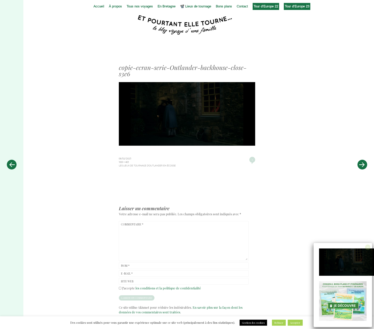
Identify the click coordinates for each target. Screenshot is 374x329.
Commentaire (132, 224)
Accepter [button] (295, 322)
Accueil (99, 6)
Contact (242, 6)
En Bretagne (167, 6)
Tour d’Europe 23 (297, 6)
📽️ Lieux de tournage (195, 6)
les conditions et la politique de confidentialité (168, 288)
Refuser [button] (278, 322)
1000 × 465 (124, 162)
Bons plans (224, 6)
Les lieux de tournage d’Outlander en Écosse (147, 165)
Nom (125, 266)
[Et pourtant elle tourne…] (187, 25)
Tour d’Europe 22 (266, 6)
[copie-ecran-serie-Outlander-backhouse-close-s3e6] (187, 144)
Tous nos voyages (140, 6)
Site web (127, 281)
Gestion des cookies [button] (253, 322)
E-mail (127, 273)
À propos (115, 6)
